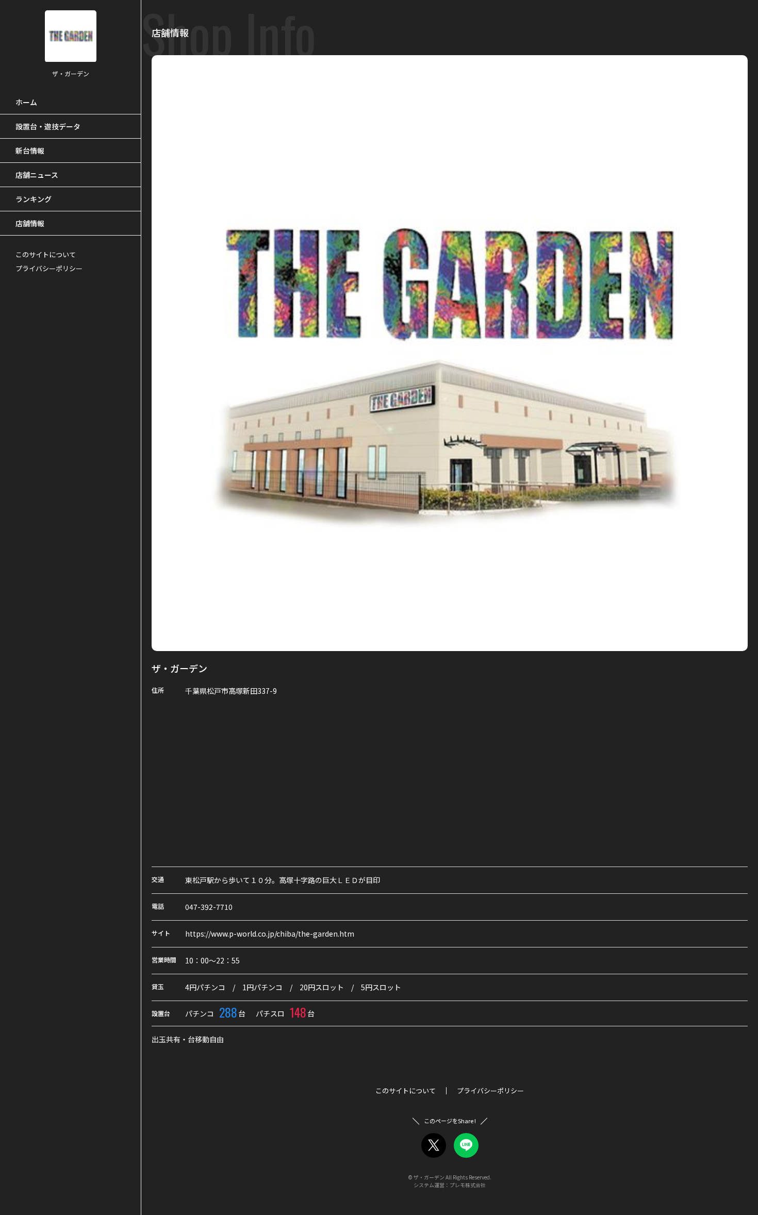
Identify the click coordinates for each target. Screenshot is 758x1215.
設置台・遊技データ (47, 126)
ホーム (26, 102)
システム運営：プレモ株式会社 (450, 1185)
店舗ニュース (36, 175)
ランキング (33, 199)
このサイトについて (45, 254)
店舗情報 (29, 223)
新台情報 (29, 150)
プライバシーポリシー (49, 268)
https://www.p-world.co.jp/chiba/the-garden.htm (269, 933)
